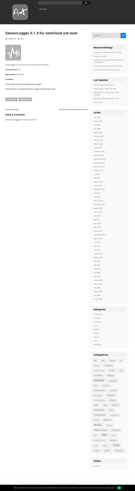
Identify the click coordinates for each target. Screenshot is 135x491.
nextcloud (11, 99)
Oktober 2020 (98, 155)
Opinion (96, 329)
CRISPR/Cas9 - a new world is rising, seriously (106, 93)
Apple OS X (96, 365)
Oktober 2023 (98, 136)
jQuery (111, 410)
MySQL (98, 424)
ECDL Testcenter (98, 395)
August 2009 (98, 257)
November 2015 (99, 204)
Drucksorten (113, 381)
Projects (97, 333)
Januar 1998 (98, 299)
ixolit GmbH (98, 102)
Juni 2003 (97, 276)
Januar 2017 (98, 185)
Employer (97, 322)
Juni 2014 (97, 216)
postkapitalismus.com (99, 440)
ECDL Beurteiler (99, 390)
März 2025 (97, 117)
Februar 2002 (98, 280)
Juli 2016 (97, 193)
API (121, 361)
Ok (119, 488)
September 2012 (99, 235)
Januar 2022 (98, 148)
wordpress (118, 451)
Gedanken (112, 400)
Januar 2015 (98, 212)
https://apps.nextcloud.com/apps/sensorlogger (23, 84)
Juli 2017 (97, 174)
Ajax (103, 361)
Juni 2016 (97, 197)
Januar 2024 (98, 132)
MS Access (107, 420)
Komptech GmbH (100, 56)
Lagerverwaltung (115, 415)
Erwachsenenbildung (99, 400)
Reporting (113, 440)
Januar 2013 (98, 231)
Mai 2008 (97, 265)
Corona (112, 370)
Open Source (25, 99)
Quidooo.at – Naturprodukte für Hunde (107, 52)
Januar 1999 (98, 291)
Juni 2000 (97, 288)
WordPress (97, 344)
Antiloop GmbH (12, 109)
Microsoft (96, 420)
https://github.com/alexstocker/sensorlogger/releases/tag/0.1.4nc (30, 89)
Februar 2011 (98, 254)
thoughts (105, 446)
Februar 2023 (98, 140)
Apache (112, 361)
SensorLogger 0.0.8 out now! (104, 85)
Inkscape (115, 405)
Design (110, 375)
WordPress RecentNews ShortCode (106, 98)
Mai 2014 (97, 220)
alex (22, 39)
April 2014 (97, 223)
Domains (97, 318)
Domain (99, 380)
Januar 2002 (98, 284)
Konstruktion (99, 415)
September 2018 (99, 159)
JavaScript (99, 409)
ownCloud (116, 430)
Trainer (96, 451)
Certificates (98, 314)
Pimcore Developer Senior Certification (108, 66)
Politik (113, 435)
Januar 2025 (98, 121)
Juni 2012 (97, 242)
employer (110, 395)
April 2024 (97, 129)
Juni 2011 (97, 250)
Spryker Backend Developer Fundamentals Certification (109, 61)
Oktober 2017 (98, 170)
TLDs (95, 341)
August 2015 (98, 208)
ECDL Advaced (106, 385)
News (96, 326)
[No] (132, 488)
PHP (104, 435)
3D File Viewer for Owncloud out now (73, 109)
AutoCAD (108, 365)
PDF (95, 435)
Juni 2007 (97, 269)
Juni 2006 (97, 273)
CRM (121, 370)
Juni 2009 (97, 261)
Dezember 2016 (99, 189)
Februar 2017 (98, 182)
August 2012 (98, 238)
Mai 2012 (97, 246)
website (107, 451)
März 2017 (97, 178)
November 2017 (99, 167)
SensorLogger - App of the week (105, 89)
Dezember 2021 (99, 151)
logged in (18, 120)
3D (95, 360)
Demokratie (98, 375)
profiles (43, 9)
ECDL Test (113, 390)
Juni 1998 (97, 295)
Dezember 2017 (99, 163)
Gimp (96, 405)
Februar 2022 (98, 144)
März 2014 (97, 227)
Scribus (96, 446)
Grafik (105, 405)
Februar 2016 (98, 201)
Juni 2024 (97, 125)
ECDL (95, 385)
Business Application (99, 370)
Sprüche (96, 337)
